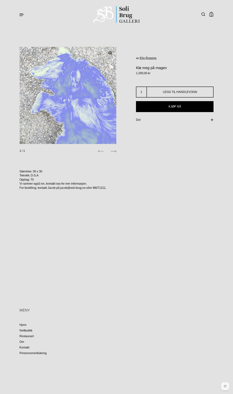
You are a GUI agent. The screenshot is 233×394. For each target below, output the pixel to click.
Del (138, 119)
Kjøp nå (175, 106)
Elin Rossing (148, 58)
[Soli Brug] (116, 14)
